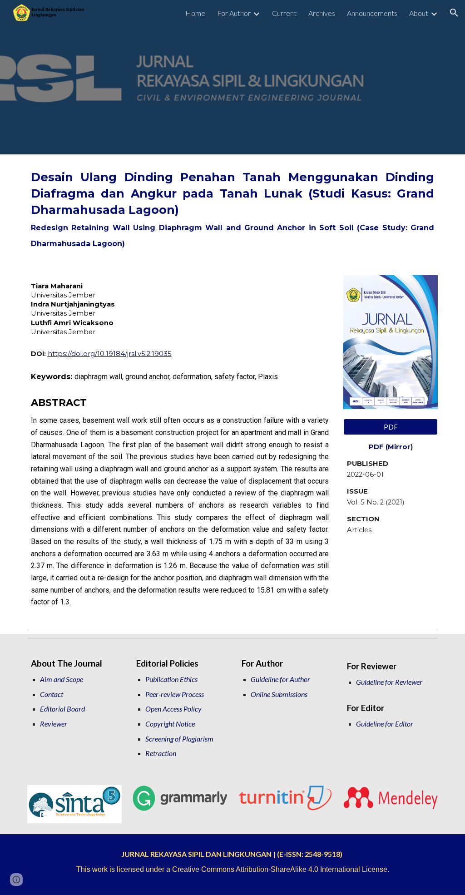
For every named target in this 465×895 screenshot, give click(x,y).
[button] (454, 13)
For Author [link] (234, 13)
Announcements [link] (372, 13)
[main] (232, 209)
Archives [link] (321, 13)
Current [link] (284, 13)
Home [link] (195, 13)
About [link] (418, 13)
